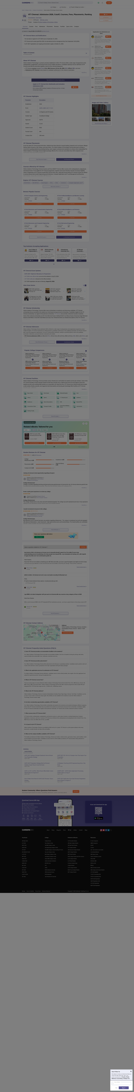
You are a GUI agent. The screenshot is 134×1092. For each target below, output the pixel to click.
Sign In (123, 1087)
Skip (116, 1087)
